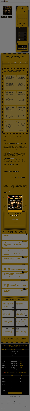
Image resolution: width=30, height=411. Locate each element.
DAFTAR (11, 211)
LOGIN (19, 211)
